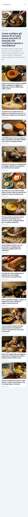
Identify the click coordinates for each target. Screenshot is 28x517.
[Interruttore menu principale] (25, 4)
